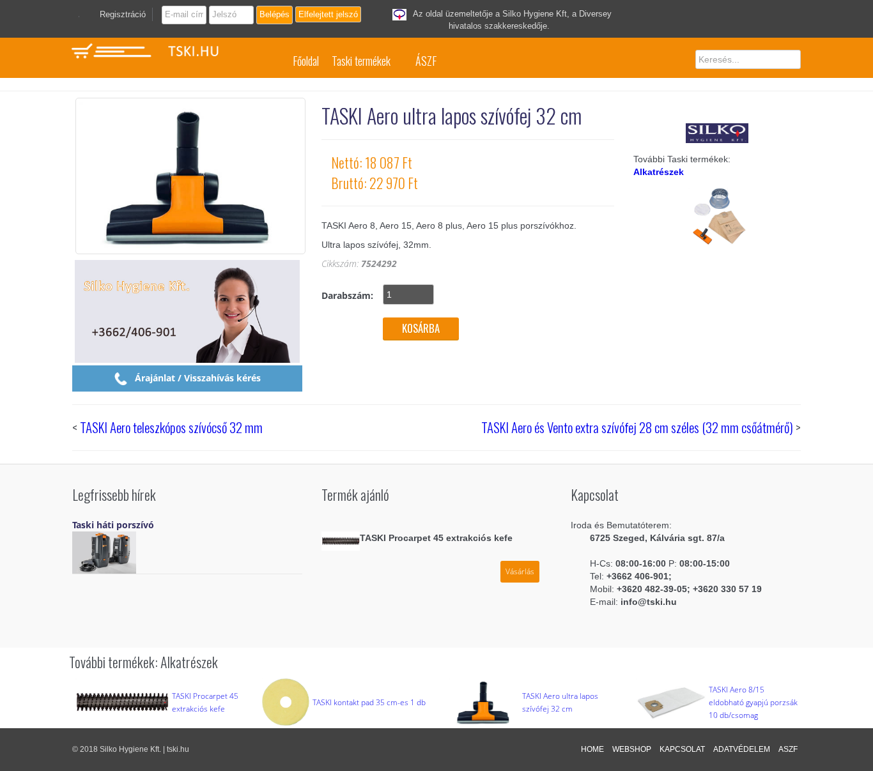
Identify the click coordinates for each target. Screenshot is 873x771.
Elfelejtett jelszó (328, 14)
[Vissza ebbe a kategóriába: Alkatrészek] (717, 215)
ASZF (788, 749)
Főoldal (306, 60)
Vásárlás (520, 571)
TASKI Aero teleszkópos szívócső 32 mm (171, 427)
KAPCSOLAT (682, 749)
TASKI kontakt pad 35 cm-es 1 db (369, 702)
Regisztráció (123, 14)
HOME (592, 749)
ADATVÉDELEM (741, 749)
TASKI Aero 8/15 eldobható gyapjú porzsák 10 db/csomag (753, 702)
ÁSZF (425, 60)
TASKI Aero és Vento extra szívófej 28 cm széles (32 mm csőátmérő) (637, 427)
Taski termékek (361, 60)
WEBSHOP (631, 749)
